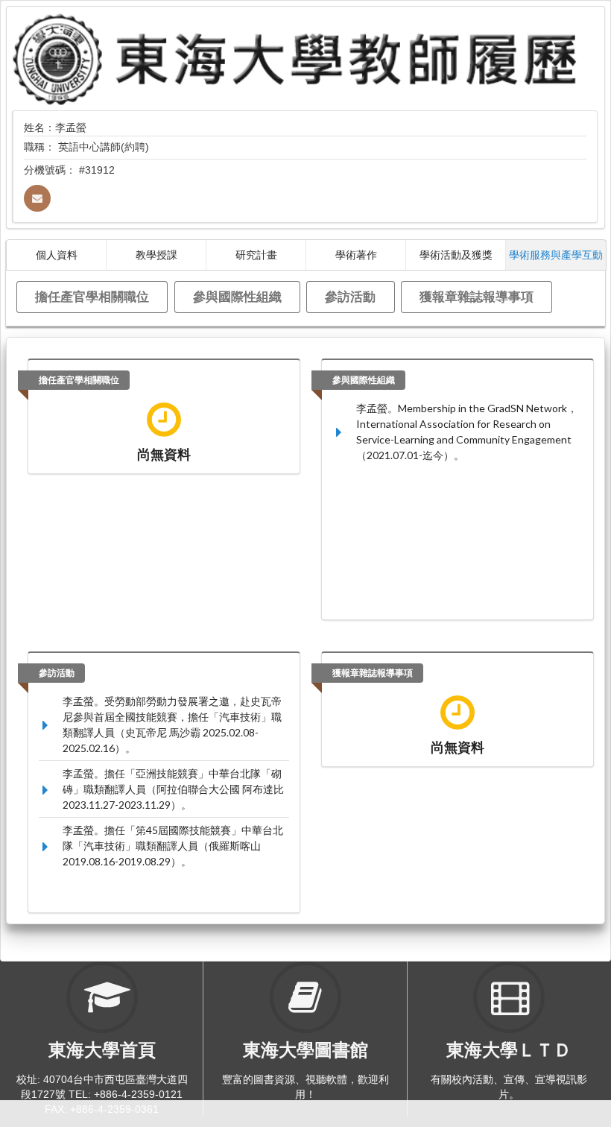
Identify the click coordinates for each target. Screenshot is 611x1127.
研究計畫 (256, 254)
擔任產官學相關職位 (92, 296)
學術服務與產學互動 (556, 254)
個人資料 (56, 254)
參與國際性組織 (237, 296)
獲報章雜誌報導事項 (477, 296)
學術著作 (356, 254)
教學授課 (156, 254)
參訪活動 (350, 296)
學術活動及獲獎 (456, 254)
